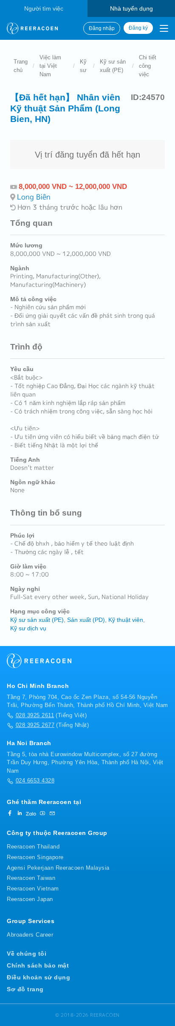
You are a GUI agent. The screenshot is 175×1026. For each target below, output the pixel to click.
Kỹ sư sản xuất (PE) (113, 65)
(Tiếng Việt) (51, 715)
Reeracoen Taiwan (31, 878)
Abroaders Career (30, 935)
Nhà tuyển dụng (131, 8)
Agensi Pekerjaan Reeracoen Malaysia (58, 868)
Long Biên (34, 197)
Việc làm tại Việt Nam (50, 66)
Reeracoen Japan (30, 899)
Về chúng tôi (26, 953)
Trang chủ (21, 65)
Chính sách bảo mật (38, 965)
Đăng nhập (102, 28)
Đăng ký (138, 28)
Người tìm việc (43, 8)
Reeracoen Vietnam (33, 888)
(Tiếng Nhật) (52, 725)
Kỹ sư (83, 65)
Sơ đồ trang (25, 989)
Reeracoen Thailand (33, 846)
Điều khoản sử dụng (38, 977)
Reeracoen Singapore (35, 857)
